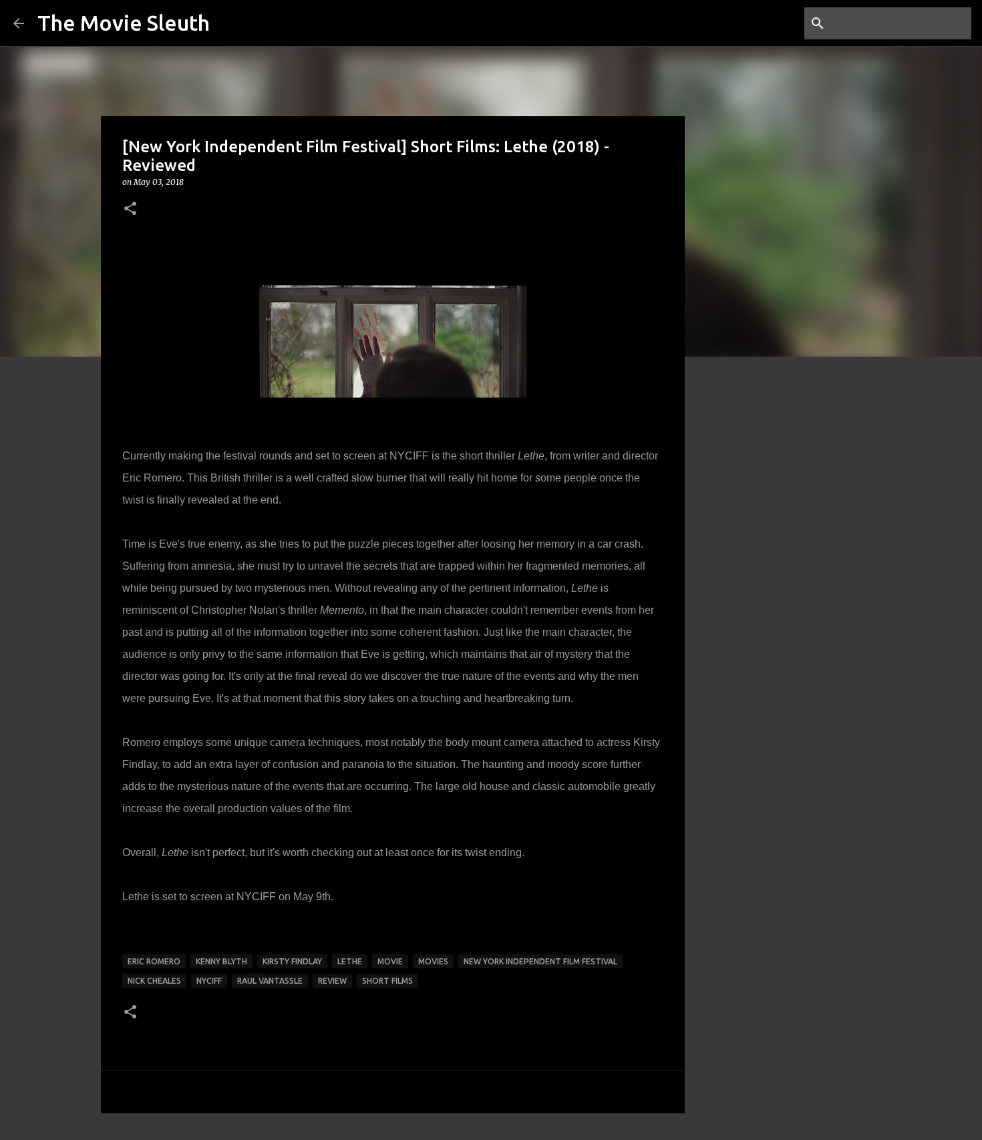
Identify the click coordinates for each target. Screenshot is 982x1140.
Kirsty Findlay (292, 961)
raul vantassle (270, 980)
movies (433, 961)
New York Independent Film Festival (540, 961)
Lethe (349, 961)
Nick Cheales (154, 980)
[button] (130, 209)
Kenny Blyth (221, 961)
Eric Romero (154, 961)
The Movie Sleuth (123, 23)
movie (390, 961)
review (332, 980)
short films (387, 980)
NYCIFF (256, 896)
